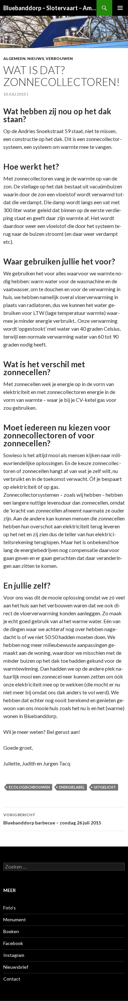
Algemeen (14, 58)
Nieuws (35, 58)
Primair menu (120, 8)
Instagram (13, 955)
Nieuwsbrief (15, 967)
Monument (14, 919)
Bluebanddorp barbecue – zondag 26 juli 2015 (52, 818)
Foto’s (9, 907)
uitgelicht (105, 787)
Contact (11, 979)
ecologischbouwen (29, 787)
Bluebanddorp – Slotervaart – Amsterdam (49, 8)
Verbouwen (59, 58)
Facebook (13, 943)
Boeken (11, 931)
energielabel (72, 787)
